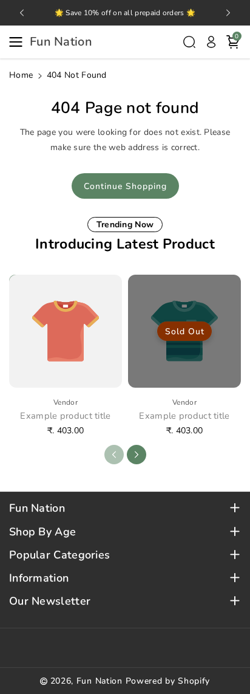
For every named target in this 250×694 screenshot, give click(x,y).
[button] (19, 42)
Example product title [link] (65, 416)
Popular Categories (59, 555)
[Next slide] (228, 13)
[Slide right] (136, 454)
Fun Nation (37, 508)
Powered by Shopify (168, 681)
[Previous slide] (22, 13)
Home (21, 75)
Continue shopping (125, 186)
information (39, 578)
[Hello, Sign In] (211, 42)
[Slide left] (114, 454)
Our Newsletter (49, 601)
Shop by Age (42, 532)
